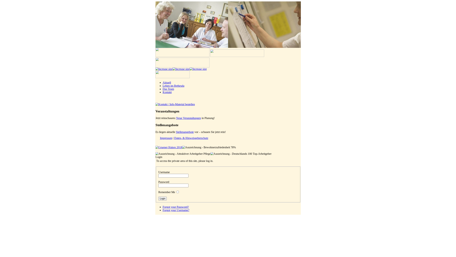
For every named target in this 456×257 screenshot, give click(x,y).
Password (163, 181)
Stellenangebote (185, 131)
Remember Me (166, 192)
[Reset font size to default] (181, 68)
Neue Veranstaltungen (188, 118)
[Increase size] (164, 68)
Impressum (166, 138)
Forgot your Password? (176, 206)
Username (164, 172)
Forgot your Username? (176, 210)
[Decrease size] (198, 68)
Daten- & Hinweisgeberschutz (191, 138)
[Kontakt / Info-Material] (175, 104)
